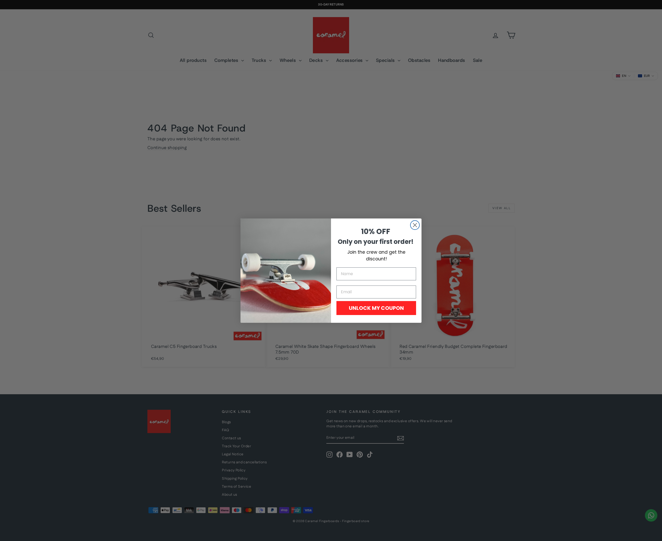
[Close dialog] (414, 225)
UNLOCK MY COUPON (376, 308)
